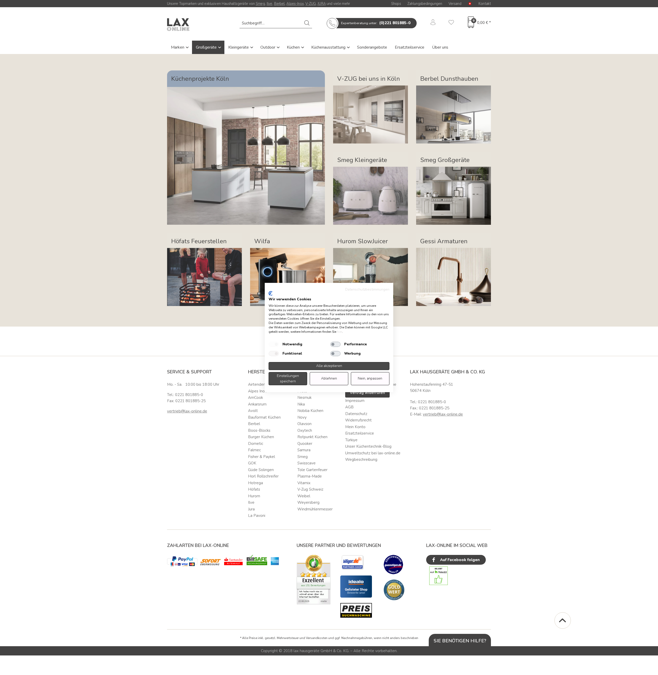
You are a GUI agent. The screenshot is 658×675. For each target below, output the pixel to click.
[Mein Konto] (433, 23)
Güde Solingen (261, 469)
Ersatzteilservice (409, 47)
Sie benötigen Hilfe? (460, 640)
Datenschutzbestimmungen (367, 289)
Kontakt (484, 3)
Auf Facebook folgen (459, 559)
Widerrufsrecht (358, 420)
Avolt (253, 410)
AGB (349, 407)
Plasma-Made (309, 476)
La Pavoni (256, 515)
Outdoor (268, 47)
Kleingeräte (239, 47)
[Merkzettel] (451, 23)
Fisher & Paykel (261, 456)
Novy (302, 417)
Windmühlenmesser (315, 509)
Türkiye (351, 440)
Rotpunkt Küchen (312, 436)
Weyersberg (308, 502)
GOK (252, 463)
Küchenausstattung (328, 47)
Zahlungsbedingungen (424, 3)
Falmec (254, 450)
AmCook (255, 397)
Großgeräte (207, 47)
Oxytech (304, 430)
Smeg (260, 3)
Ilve (269, 3)
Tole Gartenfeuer (312, 469)
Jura (251, 509)
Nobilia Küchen (310, 410)
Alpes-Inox (295, 3)
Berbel (279, 3)
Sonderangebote (372, 47)
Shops (396, 3)
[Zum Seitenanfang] (562, 620)
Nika (301, 404)
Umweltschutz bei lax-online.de (372, 453)
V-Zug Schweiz (310, 489)
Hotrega (255, 482)
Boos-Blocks (259, 430)
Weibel (303, 496)
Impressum (354, 400)
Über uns (440, 47)
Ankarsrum (257, 404)
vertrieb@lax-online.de (187, 411)
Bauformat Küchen (264, 417)
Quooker (304, 443)
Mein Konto (355, 426)
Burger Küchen (261, 436)
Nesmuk (304, 397)
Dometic (255, 443)
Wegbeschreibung (361, 459)
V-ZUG (310, 3)
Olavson (304, 423)
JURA (321, 3)
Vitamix (303, 482)
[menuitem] (276, 23)
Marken (178, 47)
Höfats (254, 489)
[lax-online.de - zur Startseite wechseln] (178, 24)
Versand (455, 3)
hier (339, 332)
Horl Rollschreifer (263, 476)
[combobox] (276, 23)
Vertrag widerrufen (367, 392)
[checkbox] (274, 344)
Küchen (294, 47)
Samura (303, 450)
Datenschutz (356, 413)
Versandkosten (316, 638)
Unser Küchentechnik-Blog (368, 446)
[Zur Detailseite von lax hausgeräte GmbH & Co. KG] (394, 590)
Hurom (254, 496)
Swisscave (306, 463)
